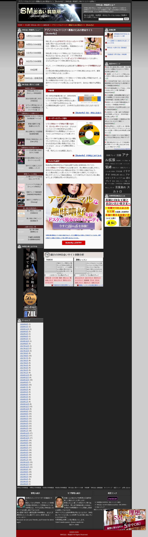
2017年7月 (24, 358)
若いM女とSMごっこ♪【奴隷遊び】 (34, 220)
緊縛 (108, 167)
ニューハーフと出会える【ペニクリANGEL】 (34, 185)
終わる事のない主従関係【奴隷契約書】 (34, 133)
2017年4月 (24, 365)
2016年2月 (24, 399)
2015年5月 (24, 421)
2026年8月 (24, 324)
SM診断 (33, 70)
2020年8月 (24, 336)
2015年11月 (24, 406)
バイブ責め (125, 160)
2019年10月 (24, 341)
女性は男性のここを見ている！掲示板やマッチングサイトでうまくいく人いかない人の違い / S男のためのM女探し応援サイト (117, 129)
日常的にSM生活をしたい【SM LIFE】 (34, 140)
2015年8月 (24, 414)
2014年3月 (24, 455)
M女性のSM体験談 (61, 487)
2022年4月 (24, 334)
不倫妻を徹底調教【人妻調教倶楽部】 (34, 238)
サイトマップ (108, 487)
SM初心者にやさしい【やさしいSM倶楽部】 (34, 92)
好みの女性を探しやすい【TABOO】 (34, 100)
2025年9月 (24, 331)
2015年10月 (24, 409)
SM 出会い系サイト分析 (75, 487)
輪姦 (124, 178)
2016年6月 (24, 390)
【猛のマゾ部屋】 (74, 524)
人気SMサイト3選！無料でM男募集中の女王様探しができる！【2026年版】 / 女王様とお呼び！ (117, 114)
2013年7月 (24, 474)
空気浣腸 (119, 171)
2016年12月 (24, 375)
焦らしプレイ (109, 187)
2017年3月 (24, 368)
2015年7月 (24, 416)
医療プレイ (111, 155)
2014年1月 (24, 460)
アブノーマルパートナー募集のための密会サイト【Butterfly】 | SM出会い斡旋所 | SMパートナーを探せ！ (57, 1)
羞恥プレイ (124, 168)
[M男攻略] (118, 226)
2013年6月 (24, 477)
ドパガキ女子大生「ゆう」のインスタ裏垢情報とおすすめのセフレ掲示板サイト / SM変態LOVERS (117, 83)
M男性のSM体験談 (35, 487)
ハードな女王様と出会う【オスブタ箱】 (34, 151)
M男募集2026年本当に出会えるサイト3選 (122, 35)
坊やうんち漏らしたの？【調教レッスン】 (34, 167)
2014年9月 (24, 440)
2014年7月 (24, 445)
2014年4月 (24, 452)
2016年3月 (24, 397)
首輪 (126, 181)
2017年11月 (24, 348)
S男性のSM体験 (33, 36)
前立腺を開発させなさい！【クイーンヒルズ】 (34, 159)
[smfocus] (112, 500)
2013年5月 (24, 479)
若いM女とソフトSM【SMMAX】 (34, 212)
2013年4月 (24, 481)
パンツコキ (126, 163)
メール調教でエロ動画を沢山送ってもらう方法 (118, 42)
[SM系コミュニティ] (30, 317)
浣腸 (119, 155)
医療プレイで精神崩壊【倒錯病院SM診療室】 (34, 193)
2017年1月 (24, 373)
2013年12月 (24, 462)
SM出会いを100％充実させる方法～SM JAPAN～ (112, 505)
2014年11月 (24, 435)
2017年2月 (24, 370)
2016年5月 (24, 392)
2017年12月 (24, 346)
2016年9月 (24, 382)
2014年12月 (24, 433)
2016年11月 (24, 377)
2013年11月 (24, 465)
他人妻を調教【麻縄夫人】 (34, 231)
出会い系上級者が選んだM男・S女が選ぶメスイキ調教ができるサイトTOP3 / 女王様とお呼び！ (117, 69)
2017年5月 (24, 363)
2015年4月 (24, 423)
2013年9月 (24, 469)
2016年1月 (24, 402)
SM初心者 (115, 175)
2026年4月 (24, 327)
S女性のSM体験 (33, 53)
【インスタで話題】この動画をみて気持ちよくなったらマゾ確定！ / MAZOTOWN (117, 121)
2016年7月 (24, 387)
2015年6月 (24, 419)
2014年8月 (24, 443)
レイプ (119, 178)
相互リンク (117, 487)
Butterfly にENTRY (74, 243)
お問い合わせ (126, 487)
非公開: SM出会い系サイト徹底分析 (37, 25)
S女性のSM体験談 (48, 487)
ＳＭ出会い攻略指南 (122, 183)
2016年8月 (24, 385)
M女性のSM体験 (34, 61)
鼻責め (113, 171)
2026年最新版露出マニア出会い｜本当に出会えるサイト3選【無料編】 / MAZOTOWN (117, 90)
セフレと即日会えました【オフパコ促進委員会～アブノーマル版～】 (34, 107)
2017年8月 (24, 356)
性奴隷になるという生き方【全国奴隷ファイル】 (34, 117)
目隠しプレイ (120, 181)
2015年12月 (24, 404)
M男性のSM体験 (34, 44)
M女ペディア (101, 507)
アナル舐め (111, 183)
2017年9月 (24, 353)
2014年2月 (24, 457)
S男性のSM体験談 (22, 487)
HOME (20, 25)
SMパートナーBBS (114, 502)
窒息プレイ (116, 168)
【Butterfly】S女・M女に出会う (88, 113)
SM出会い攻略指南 (34, 78)
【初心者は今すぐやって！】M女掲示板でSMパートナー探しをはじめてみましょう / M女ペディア (117, 145)
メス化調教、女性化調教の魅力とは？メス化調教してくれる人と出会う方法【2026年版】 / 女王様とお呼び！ (117, 97)
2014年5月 (24, 450)
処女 (113, 181)
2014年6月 (24, 448)
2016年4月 (24, 394)
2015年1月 (24, 431)
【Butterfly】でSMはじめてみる (88, 156)
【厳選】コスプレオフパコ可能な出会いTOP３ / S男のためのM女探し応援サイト (117, 76)
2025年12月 (24, 329)
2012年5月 (24, 484)
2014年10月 (24, 438)
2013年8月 (24, 472)
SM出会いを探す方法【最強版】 (117, 47)
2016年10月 (24, 380)
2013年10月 (24, 467)
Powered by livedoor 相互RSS (122, 149)
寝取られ (122, 175)
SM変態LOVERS (102, 502)
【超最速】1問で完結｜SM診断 (117, 54)
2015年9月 (24, 411)
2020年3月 (24, 339)
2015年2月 (24, 428)
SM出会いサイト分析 (116, 163)
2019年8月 (24, 344)
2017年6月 (24, 360)
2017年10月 (24, 351)
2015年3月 (24, 426)
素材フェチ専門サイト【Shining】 (34, 201)
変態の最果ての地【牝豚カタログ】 (34, 125)
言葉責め (120, 187)
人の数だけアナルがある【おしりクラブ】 (34, 178)
